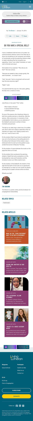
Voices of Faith (16, 42)
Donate (16, 396)
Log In (24, 1)
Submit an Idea (21, 368)
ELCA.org (4, 380)
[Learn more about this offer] (16, 23)
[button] (30, 2)
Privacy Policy (7, 413)
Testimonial (6, 202)
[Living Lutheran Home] (6, 6)
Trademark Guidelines (18, 413)
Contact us (20, 373)
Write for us (20, 370)
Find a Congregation (7, 383)
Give (20, 1)
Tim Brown (12, 30)
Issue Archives (6, 368)
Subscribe (16, 390)
